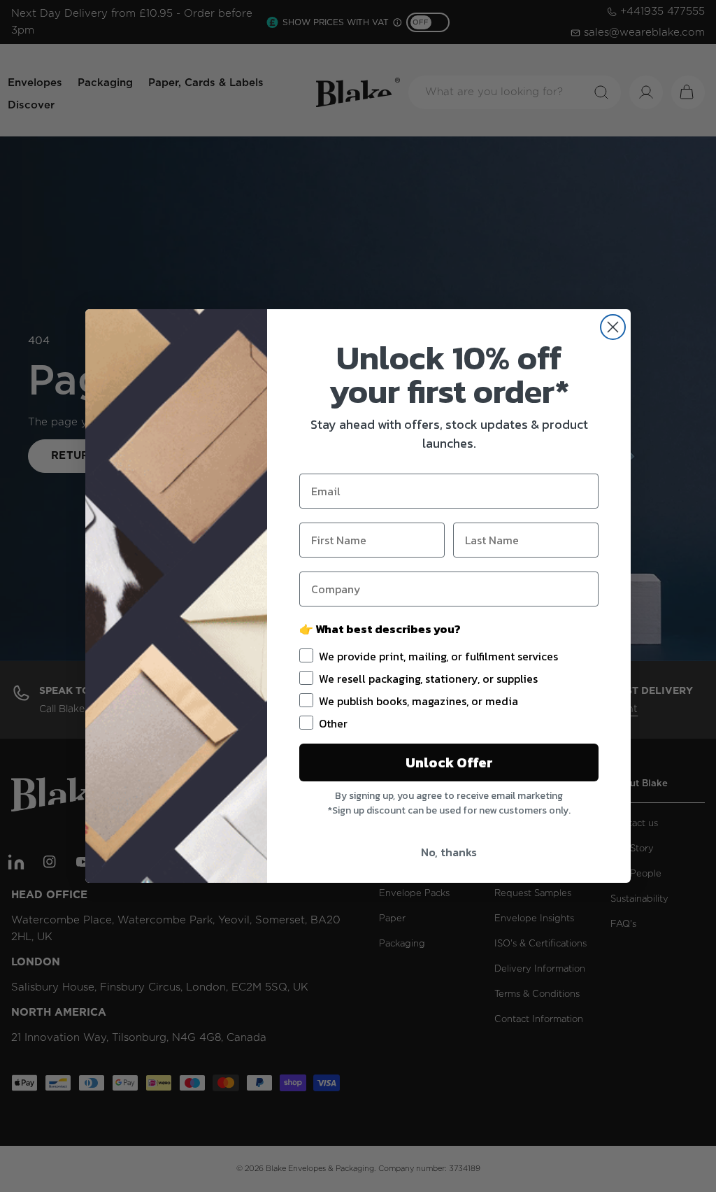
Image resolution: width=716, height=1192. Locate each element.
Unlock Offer (449, 762)
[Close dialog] (613, 327)
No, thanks (449, 852)
